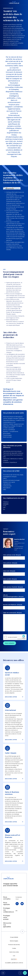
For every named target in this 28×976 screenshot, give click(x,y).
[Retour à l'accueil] (14, 2)
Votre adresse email (12, 555)
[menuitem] (6, 917)
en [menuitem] (16, 910)
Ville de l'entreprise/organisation (13, 595)
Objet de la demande (12, 612)
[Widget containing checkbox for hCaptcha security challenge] (15, 637)
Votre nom (9, 571)
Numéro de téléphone (12, 604)
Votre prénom (10, 563)
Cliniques (5, 503)
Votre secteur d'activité (13, 587)
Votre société (10, 579)
